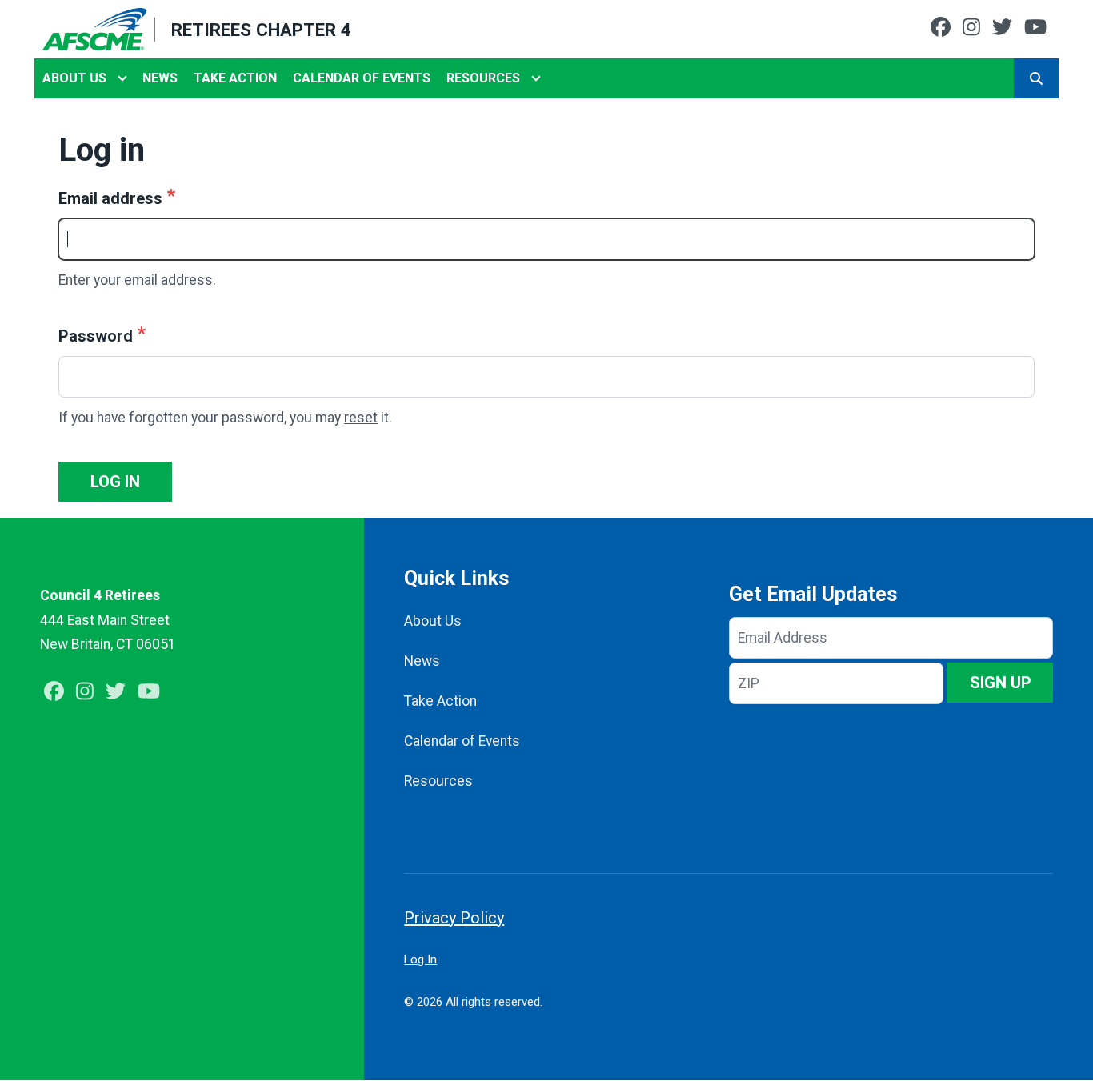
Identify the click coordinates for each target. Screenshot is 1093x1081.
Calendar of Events (361, 78)
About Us (74, 78)
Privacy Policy (454, 917)
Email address (110, 198)
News (160, 78)
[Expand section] (122, 78)
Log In (420, 959)
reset (361, 418)
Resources (483, 78)
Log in (115, 481)
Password (95, 336)
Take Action (235, 78)
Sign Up (1000, 682)
